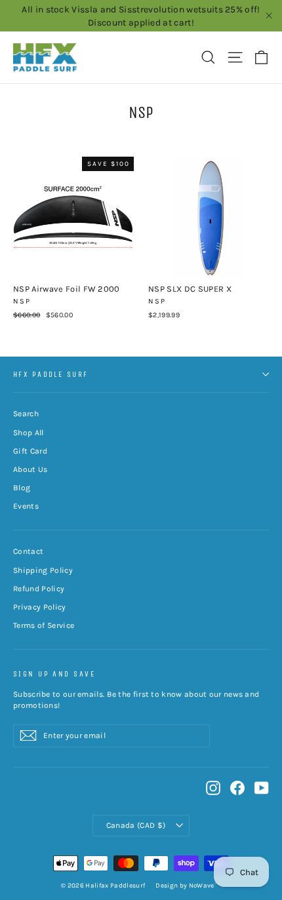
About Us (30, 469)
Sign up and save (54, 673)
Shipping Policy (43, 570)
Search (26, 413)
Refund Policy (38, 588)
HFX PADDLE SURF (51, 374)
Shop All (28, 432)
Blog (21, 487)
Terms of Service (43, 625)
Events (26, 506)
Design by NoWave (184, 886)
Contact (28, 551)
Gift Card (30, 451)
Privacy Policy (39, 607)
